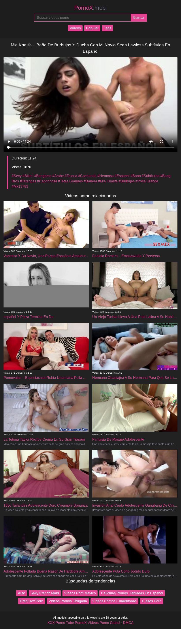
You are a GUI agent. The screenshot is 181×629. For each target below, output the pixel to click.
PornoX (90, 8)
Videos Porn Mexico (80, 593)
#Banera (90, 181)
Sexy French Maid (44, 593)
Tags (107, 28)
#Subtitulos (150, 176)
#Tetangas (28, 181)
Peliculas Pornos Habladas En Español (132, 593)
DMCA (128, 623)
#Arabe (58, 176)
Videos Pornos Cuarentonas (114, 601)
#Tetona (71, 176)
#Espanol (122, 176)
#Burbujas (127, 181)
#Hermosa (105, 176)
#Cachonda (87, 176)
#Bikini (28, 176)
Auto (21, 593)
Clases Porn (151, 601)
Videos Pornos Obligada (68, 601)
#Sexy (17, 176)
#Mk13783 (20, 186)
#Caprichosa (47, 181)
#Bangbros (42, 176)
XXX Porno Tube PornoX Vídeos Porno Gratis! (83, 623)
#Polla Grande (147, 181)
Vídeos (75, 28)
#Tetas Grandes (70, 181)
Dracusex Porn (31, 601)
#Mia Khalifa (108, 181)
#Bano (135, 176)
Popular (92, 28)
